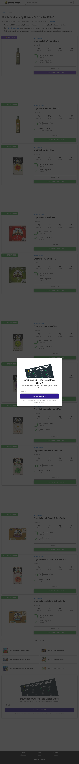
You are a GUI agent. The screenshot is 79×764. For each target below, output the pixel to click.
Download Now (39, 396)
